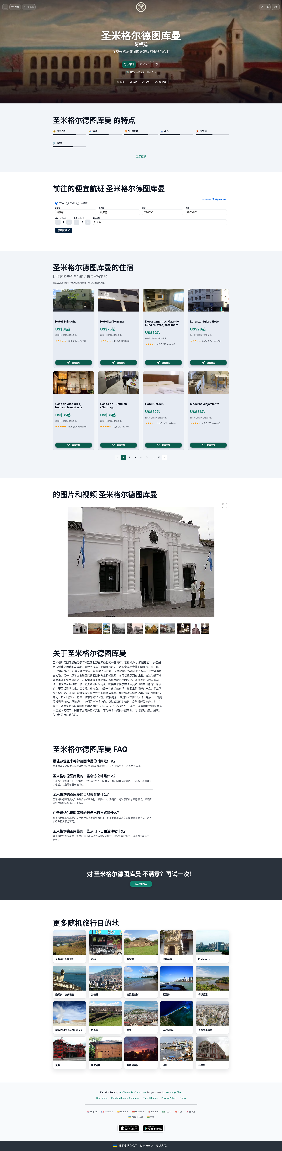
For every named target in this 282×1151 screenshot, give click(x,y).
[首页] (141, 7)
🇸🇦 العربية (166, 1111)
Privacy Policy (168, 1098)
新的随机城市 (141, 884)
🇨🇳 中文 (178, 1111)
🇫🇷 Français (107, 1111)
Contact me (140, 1092)
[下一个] (164, 457)
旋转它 (131, 64)
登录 (276, 7)
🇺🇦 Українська (135, 1117)
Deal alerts (102, 1098)
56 (158, 457)
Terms (182, 1098)
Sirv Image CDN (173, 1092)
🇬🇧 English (92, 1111)
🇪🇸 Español (122, 1111)
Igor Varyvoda (126, 1092)
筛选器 (146, 64)
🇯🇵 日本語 (190, 1111)
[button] (224, 506)
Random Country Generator (125, 1098)
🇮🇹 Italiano (153, 1111)
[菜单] (5, 7)
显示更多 (141, 156)
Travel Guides (150, 1098)
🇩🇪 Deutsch (138, 1111)
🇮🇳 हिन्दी (150, 1117)
